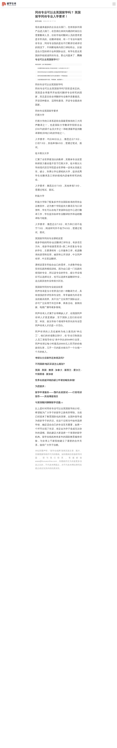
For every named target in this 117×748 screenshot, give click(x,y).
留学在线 (38, 21)
